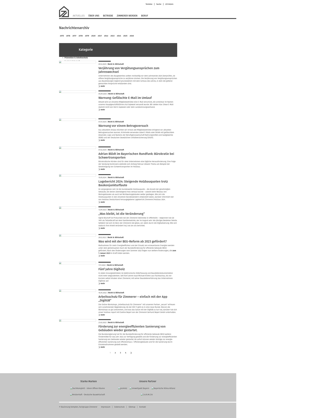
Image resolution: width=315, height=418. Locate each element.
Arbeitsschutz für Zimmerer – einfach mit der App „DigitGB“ (132, 298)
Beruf (144, 15)
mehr (103, 86)
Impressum (105, 407)
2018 (81, 36)
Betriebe (108, 15)
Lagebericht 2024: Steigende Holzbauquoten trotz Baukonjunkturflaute (133, 183)
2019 (87, 36)
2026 (132, 36)
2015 (62, 36)
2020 (93, 36)
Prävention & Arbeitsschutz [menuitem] (76, 58)
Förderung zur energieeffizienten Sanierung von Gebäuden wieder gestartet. (132, 328)
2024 (119, 36)
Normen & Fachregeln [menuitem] (73, 54)
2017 (74, 36)
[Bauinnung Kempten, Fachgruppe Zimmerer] (65, 17)
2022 (106, 36)
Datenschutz (119, 407)
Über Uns (93, 15)
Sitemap (132, 407)
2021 (100, 36)
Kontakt (142, 407)
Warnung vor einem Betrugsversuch (123, 126)
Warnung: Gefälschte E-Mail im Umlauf (125, 98)
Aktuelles (79, 15)
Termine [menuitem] (149, 4)
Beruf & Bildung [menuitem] (102, 47)
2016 (68, 36)
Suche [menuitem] (158, 4)
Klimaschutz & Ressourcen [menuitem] (107, 51)
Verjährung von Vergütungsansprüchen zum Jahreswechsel (128, 70)
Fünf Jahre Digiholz (111, 269)
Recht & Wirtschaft (116, 64)
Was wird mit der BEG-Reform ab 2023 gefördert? (132, 241)
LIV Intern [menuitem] (169, 4)
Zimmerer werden (127, 15)
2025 (125, 36)
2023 (112, 36)
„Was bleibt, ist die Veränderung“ (121, 214)
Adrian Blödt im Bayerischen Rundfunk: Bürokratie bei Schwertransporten (136, 155)
